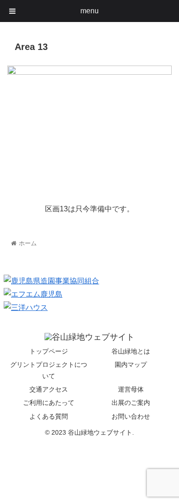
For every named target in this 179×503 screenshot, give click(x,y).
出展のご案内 (131, 402)
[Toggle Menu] (12, 11)
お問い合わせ (131, 416)
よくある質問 (48, 416)
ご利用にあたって (48, 402)
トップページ (48, 351)
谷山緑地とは (131, 351)
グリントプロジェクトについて (48, 370)
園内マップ (131, 364)
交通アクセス (48, 389)
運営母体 (131, 389)
